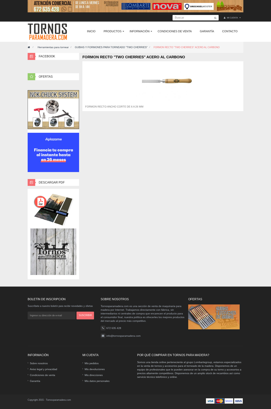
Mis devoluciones (95, 369)
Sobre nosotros (39, 363)
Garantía (35, 380)
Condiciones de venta (42, 375)
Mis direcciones (94, 375)
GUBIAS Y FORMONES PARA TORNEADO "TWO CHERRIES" (111, 47)
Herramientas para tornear (53, 47)
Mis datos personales (97, 380)
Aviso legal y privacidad (43, 369)
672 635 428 (113, 328)
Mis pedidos (92, 363)
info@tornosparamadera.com (123, 335)
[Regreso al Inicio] (29, 47)
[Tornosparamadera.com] (48, 31)
